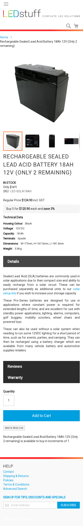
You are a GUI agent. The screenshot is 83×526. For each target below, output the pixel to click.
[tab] (41, 261)
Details (13, 261)
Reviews (15, 366)
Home (4, 37)
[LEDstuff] (41, 13)
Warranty (15, 377)
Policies (8, 480)
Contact (8, 471)
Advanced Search (15, 488)
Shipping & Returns (16, 476)
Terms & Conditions (16, 484)
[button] (32, 141)
